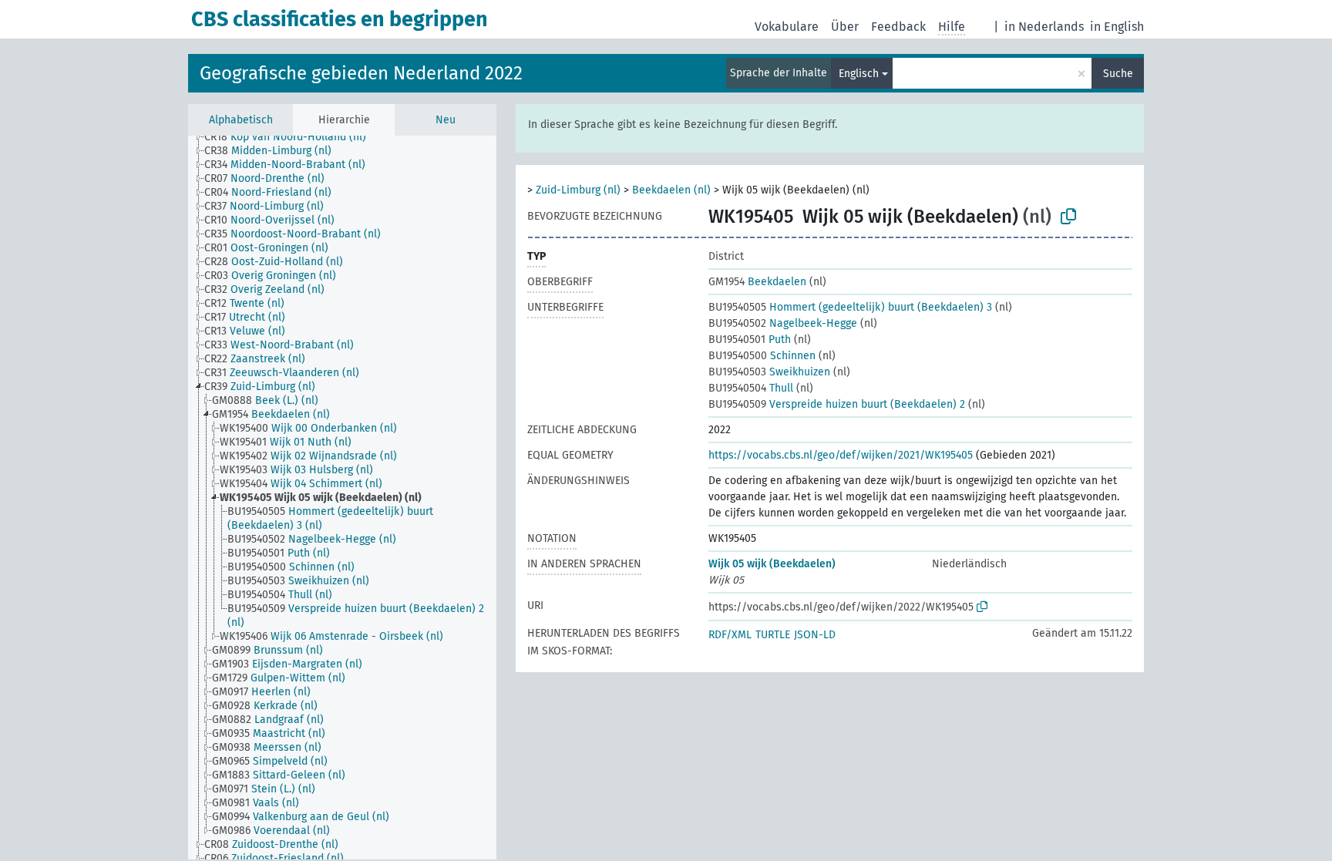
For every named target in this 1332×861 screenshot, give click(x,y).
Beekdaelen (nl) (671, 190)
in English (1117, 26)
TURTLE (772, 634)
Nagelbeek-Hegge (782, 323)
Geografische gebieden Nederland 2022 (361, 73)
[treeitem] (292, 137)
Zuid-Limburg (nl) (578, 190)
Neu (446, 119)
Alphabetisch (241, 119)
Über (845, 26)
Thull (750, 388)
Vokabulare (787, 26)
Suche (1118, 73)
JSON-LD (815, 634)
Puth (749, 339)
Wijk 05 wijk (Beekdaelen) (772, 563)
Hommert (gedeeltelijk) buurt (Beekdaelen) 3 (850, 307)
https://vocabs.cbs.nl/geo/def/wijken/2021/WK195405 (840, 455)
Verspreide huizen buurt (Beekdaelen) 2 (836, 404)
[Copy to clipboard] (1068, 216)
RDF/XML (730, 634)
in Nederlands (1044, 26)
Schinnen (762, 355)
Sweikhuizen (769, 371)
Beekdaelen (757, 281)
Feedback (898, 26)
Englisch (859, 73)
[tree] (342, 497)
